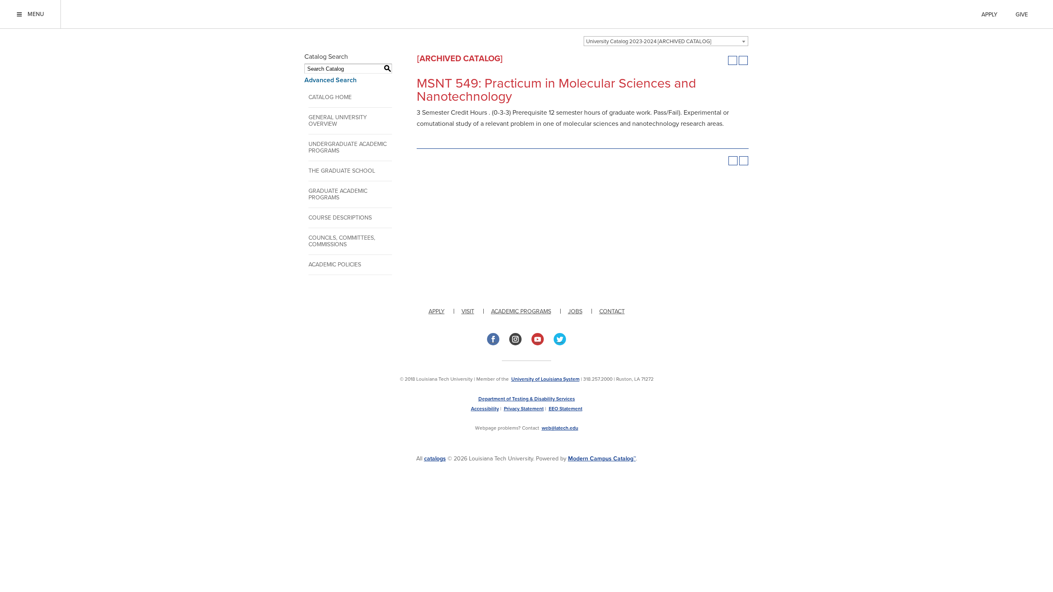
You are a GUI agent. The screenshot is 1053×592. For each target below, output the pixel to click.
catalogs (435, 458)
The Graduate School (341, 170)
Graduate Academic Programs (337, 194)
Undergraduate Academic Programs (347, 147)
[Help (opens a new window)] (743, 60)
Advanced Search (330, 80)
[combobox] (666, 41)
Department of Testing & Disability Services (526, 399)
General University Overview (337, 120)
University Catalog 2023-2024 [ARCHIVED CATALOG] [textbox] (648, 41)
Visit (468, 311)
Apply (989, 14)
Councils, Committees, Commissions (341, 241)
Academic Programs (521, 311)
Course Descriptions (340, 217)
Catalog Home (330, 97)
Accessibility (485, 409)
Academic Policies (334, 264)
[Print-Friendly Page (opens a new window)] (732, 60)
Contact (612, 311)
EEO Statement (565, 409)
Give (1022, 14)
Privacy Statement (524, 409)
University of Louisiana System (545, 379)
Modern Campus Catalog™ (602, 458)
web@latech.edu (560, 428)
